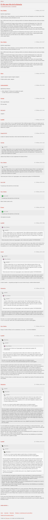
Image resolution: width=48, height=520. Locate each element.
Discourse (7, 518)
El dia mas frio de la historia (11, 4)
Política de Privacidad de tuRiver (7, 515)
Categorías (6, 512)
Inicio (2, 512)
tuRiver (2, 1)
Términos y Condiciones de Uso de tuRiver (23, 512)
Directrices (12, 512)
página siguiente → (5, 505)
